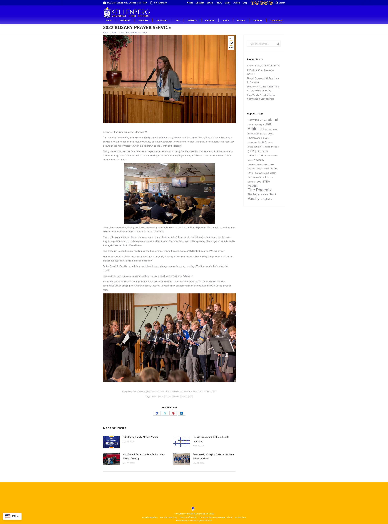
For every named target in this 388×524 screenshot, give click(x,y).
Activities (253, 119)
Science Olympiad (262, 173)
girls (251, 151)
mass (267, 155)
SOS (259, 182)
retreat (250, 173)
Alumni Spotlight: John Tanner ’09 (263, 65)
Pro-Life (274, 169)
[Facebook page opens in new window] (252, 3)
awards (268, 129)
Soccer (270, 177)
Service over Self (257, 177)
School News (173, 391)
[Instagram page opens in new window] (262, 3)
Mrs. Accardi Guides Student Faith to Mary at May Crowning (144, 456)
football (266, 147)
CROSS (270, 143)
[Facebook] (157, 413)
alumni (273, 120)
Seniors (273, 173)
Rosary (168, 396)
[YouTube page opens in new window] (271, 3)
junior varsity (261, 151)
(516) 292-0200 (160, 3)
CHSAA (262, 142)
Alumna (263, 120)
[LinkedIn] (181, 413)
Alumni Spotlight (256, 124)
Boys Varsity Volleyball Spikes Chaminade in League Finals (213, 456)
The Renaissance (258, 194)
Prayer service (157, 396)
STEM (266, 181)
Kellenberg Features (146, 391)
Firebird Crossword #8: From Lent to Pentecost (211, 439)
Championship (256, 137)
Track (273, 194)
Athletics (256, 129)
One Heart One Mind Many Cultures (261, 165)
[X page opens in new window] (257, 3)
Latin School (161, 391)
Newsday (259, 159)
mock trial (274, 156)
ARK (135, 391)
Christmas (252, 142)
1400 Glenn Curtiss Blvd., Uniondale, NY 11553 (127, 3)
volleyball (265, 199)
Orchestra (252, 169)
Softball (252, 181)
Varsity (253, 199)
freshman (275, 147)
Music (250, 160)
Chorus (267, 138)
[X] (165, 413)
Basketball (253, 133)
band (275, 129)
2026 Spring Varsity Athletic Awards (140, 437)
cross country (254, 147)
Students (184, 391)
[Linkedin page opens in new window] (266, 3)
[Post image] (111, 442)
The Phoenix (194, 391)
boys (270, 133)
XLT (272, 199)
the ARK (176, 396)
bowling (263, 134)
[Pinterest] (173, 413)
